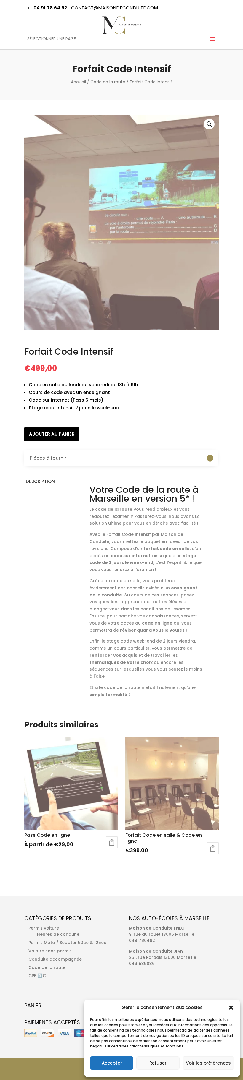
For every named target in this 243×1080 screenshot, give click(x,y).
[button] (231, 1008)
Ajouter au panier (52, 434)
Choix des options (112, 842)
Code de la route (107, 82)
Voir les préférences (208, 1063)
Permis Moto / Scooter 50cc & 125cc (67, 943)
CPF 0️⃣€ (37, 976)
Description (40, 481)
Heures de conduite (58, 934)
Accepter (112, 1063)
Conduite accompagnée (55, 959)
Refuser (158, 1063)
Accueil (78, 82)
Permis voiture (43, 928)
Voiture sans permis (50, 951)
